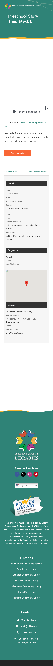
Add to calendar (17, 153)
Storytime (10, 228)
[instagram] (29, 474)
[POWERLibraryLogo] (26, 495)
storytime (10, 239)
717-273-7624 (28, 632)
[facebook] (17, 474)
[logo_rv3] (23, 4)
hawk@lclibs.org (28, 626)
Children (9, 225)
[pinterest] (35, 474)
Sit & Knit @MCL (11, 171)
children (9, 236)
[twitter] (23, 474)
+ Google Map (13, 322)
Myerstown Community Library (27, 225)
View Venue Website (14, 333)
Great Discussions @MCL (38, 171)
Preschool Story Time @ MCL (18, 208)
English (23, 485)
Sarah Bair (10, 257)
